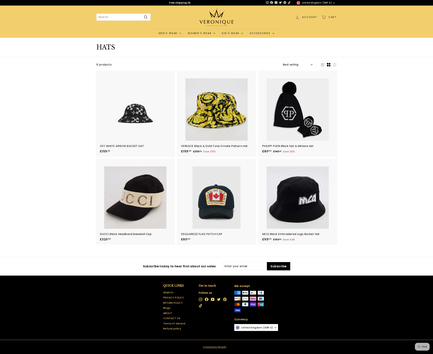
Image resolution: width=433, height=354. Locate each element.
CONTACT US (171, 318)
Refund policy (172, 328)
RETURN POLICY (173, 303)
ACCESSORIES (261, 33)
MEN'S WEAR (168, 33)
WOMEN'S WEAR (200, 33)
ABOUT (167, 313)
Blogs (166, 308)
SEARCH (168, 292)
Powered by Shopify (214, 347)
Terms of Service (174, 323)
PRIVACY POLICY (173, 297)
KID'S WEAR (231, 33)
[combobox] (123, 17)
